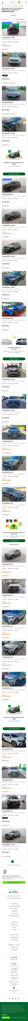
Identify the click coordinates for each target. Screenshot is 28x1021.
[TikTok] (12, 999)
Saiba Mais (4, 1014)
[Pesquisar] (19, 2)
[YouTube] (15, 999)
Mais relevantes (20, 19)
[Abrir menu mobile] (25, 2)
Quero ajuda (13, 540)
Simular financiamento (14, 174)
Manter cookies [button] (6, 1017)
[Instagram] (9, 999)
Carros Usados (8, 5)
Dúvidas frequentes (14, 544)
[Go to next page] (18, 861)
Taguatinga (14, 5)
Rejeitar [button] (12, 1017)
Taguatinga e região (7, 11)
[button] (14, 939)
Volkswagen (21, 5)
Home (2, 5)
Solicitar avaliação (14, 358)
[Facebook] (18, 999)
